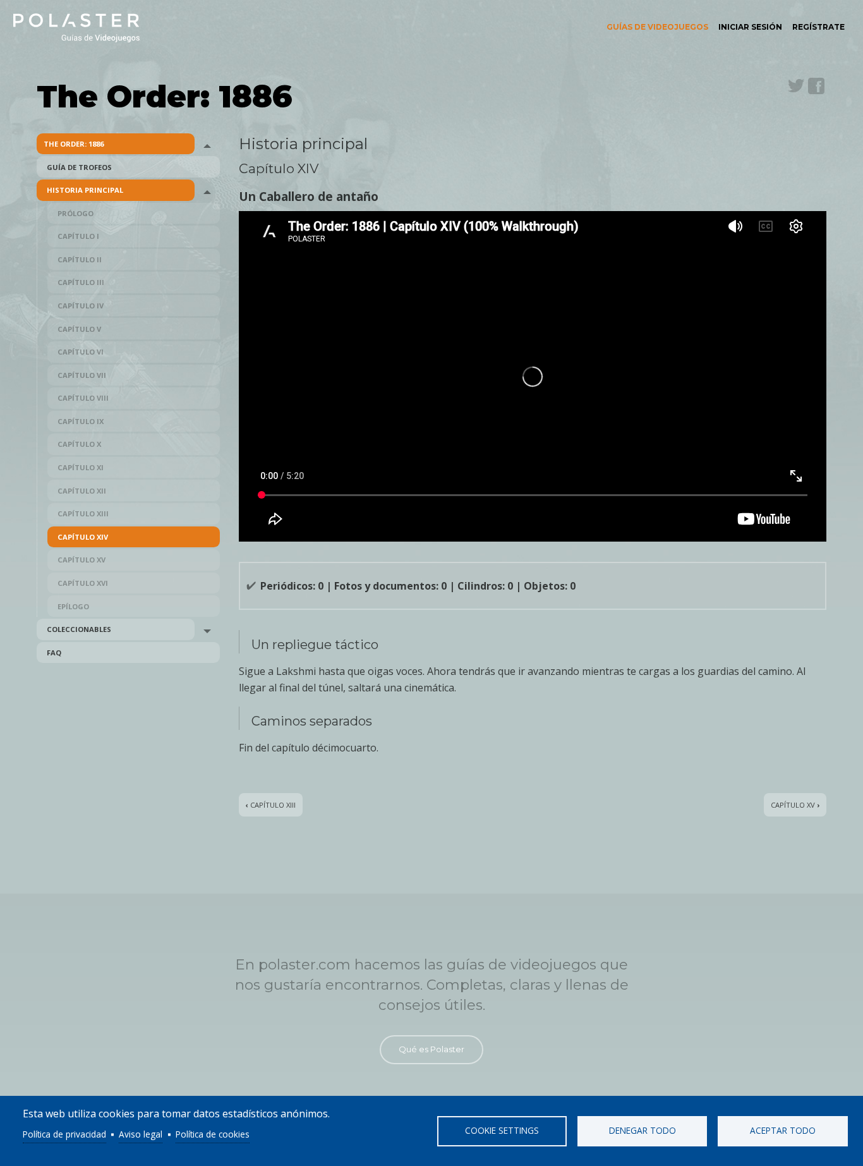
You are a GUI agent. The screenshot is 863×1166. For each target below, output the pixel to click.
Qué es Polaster (431, 1049)
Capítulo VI (80, 351)
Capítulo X (79, 444)
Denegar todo (642, 1130)
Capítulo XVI (82, 583)
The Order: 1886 (74, 144)
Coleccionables (79, 629)
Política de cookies (213, 1134)
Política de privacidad (64, 1134)
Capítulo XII (81, 490)
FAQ (54, 652)
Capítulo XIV (82, 537)
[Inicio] (76, 27)
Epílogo (73, 606)
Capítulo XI (80, 467)
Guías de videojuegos (657, 27)
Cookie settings (502, 1130)
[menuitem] (657, 27)
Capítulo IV (80, 305)
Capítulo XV (81, 559)
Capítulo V (79, 329)
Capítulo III (80, 282)
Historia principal (85, 190)
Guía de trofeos (79, 167)
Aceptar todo (783, 1130)
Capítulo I (78, 236)
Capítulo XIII (83, 513)
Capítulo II (79, 259)
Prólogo (75, 213)
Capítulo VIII (83, 398)
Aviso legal (140, 1134)
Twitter (796, 86)
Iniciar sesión (750, 27)
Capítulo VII (81, 375)
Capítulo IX (80, 421)
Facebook (816, 86)
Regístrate (818, 27)
